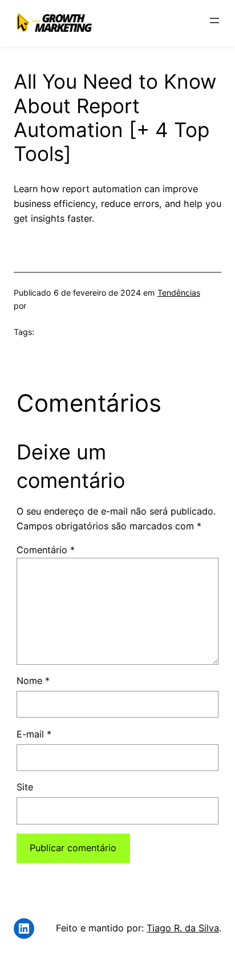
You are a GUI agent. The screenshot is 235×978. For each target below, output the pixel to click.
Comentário (46, 550)
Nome (33, 680)
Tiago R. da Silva (183, 928)
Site (25, 787)
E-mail (34, 734)
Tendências (178, 292)
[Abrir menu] (214, 20)
